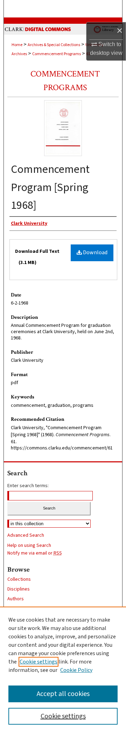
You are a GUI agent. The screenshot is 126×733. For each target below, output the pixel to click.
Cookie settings (38, 662)
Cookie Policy (76, 670)
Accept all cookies (63, 694)
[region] (63, 670)
